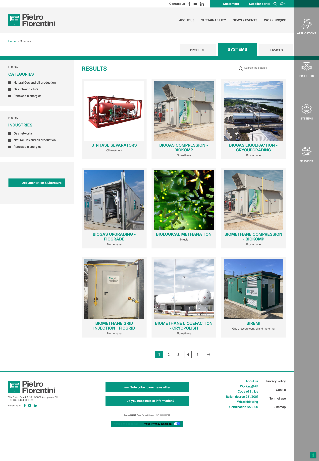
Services (306, 161)
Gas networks (23, 133)
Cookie (281, 390)
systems (306, 118)
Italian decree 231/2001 (242, 396)
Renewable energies (27, 96)
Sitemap (280, 407)
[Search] (275, 4)
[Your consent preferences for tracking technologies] (313, 455)
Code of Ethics (248, 391)
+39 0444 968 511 (23, 400)
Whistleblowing (247, 401)
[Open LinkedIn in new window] (202, 3)
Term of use (277, 398)
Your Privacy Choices (158, 423)
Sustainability (213, 20)
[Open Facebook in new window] (189, 3)
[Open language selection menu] (283, 3)
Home (12, 41)
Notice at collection (126, 423)
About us (187, 20)
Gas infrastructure (26, 89)
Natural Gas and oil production (35, 82)
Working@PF (275, 20)
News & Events (245, 20)
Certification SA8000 (243, 407)
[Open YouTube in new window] (195, 3)
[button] (147, 387)
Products (306, 76)
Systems (237, 49)
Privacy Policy (276, 381)
